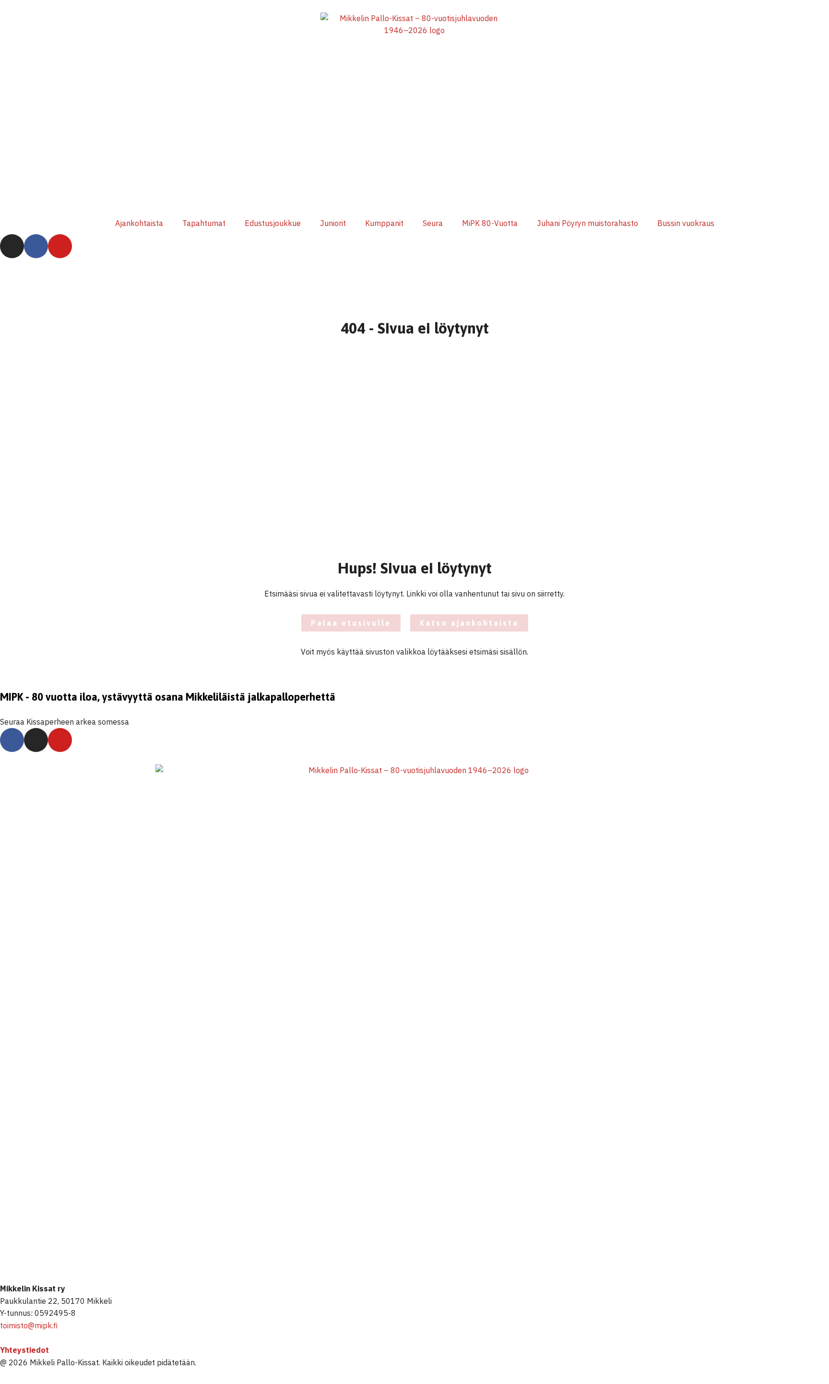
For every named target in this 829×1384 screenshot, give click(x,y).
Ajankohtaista (139, 223)
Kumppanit (384, 223)
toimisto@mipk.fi (29, 1325)
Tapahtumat (203, 223)
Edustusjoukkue (273, 223)
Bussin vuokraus (685, 223)
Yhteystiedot (24, 1350)
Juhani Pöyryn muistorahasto (587, 223)
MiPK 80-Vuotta (490, 223)
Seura (433, 223)
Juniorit (333, 223)
